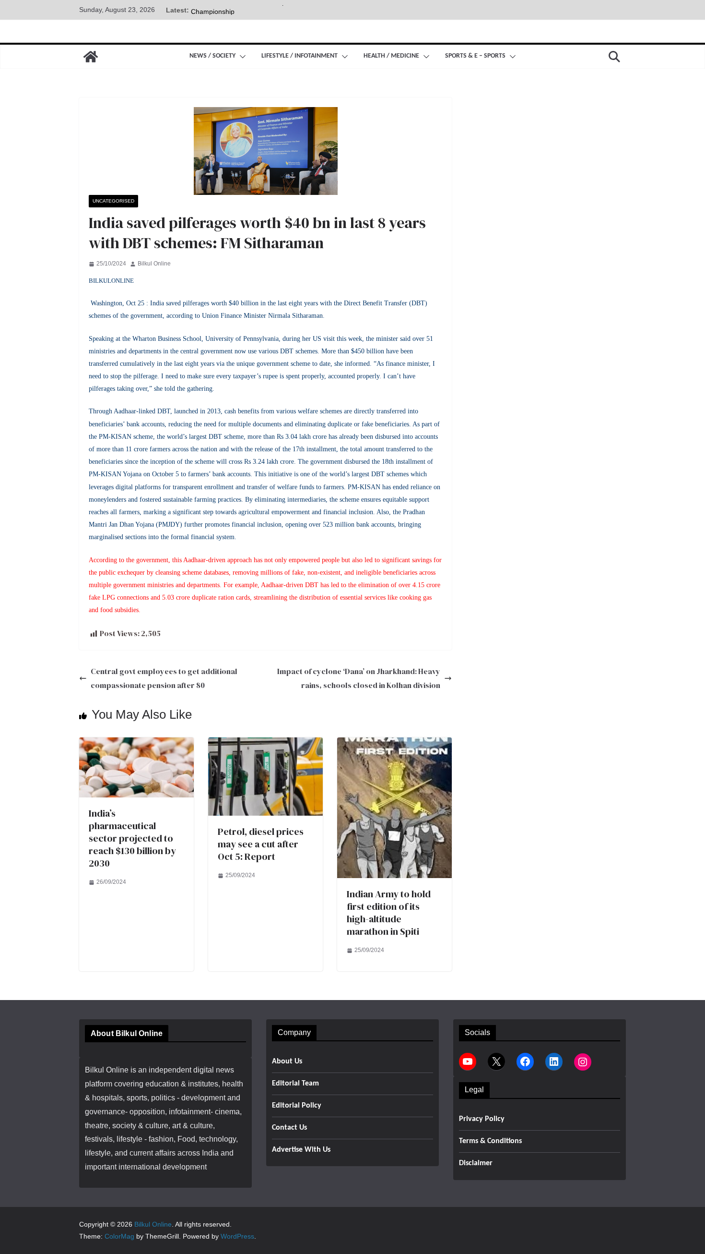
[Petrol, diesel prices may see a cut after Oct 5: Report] (265, 744)
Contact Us (289, 1128)
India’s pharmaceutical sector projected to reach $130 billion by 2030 (132, 838)
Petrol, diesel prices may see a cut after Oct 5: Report (261, 844)
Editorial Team (295, 1083)
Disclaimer (476, 1163)
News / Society (212, 56)
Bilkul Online (154, 263)
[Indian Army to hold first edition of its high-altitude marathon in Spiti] (394, 744)
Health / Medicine (391, 56)
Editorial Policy (296, 1105)
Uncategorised (113, 201)
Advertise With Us (301, 1150)
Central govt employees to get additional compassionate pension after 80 (164, 678)
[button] (240, 56)
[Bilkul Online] (90, 56)
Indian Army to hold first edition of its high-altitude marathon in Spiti (389, 912)
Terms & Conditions (490, 1141)
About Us (287, 1061)
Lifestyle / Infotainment (299, 56)
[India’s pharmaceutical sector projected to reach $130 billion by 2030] (136, 744)
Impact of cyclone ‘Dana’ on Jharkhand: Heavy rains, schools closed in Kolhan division (358, 678)
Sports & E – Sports (475, 56)
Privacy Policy (482, 1119)
